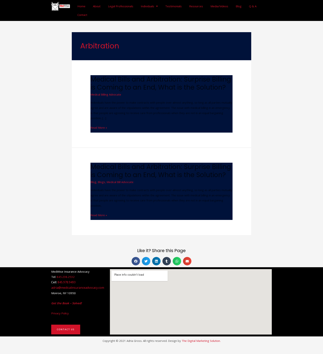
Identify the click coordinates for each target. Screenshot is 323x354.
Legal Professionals (120, 6)
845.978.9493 (67, 282)
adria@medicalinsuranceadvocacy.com (77, 288)
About (97, 6)
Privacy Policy (60, 313)
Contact (82, 15)
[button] (136, 261)
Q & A (252, 6)
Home (81, 6)
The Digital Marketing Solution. (201, 341)
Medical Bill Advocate (120, 182)
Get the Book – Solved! (66, 303)
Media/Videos (219, 6)
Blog (239, 6)
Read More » (98, 127)
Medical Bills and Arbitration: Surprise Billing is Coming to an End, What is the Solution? (160, 83)
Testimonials (173, 6)
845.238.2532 (66, 277)
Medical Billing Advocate (105, 94)
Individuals (147, 6)
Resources (196, 6)
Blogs (101, 182)
